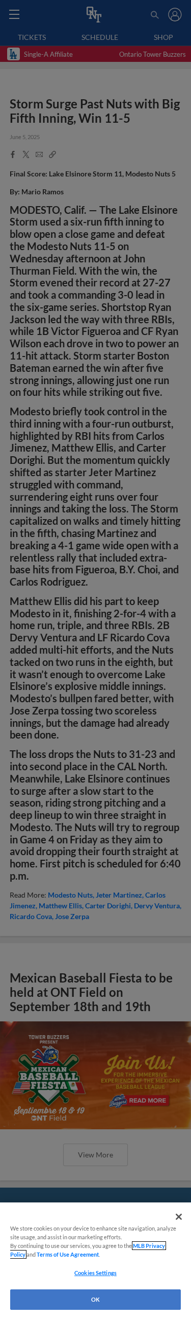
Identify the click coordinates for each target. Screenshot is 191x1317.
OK (95, 1299)
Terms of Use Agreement (68, 1254)
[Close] (179, 1217)
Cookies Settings (95, 1272)
